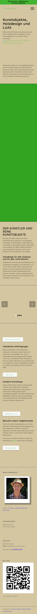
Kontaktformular (17, 549)
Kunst (14, 440)
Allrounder (6, 510)
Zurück (5, 304)
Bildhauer (24, 508)
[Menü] (31, 8)
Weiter (32, 304)
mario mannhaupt (15, 609)
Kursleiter (17, 508)
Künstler (11, 508)
